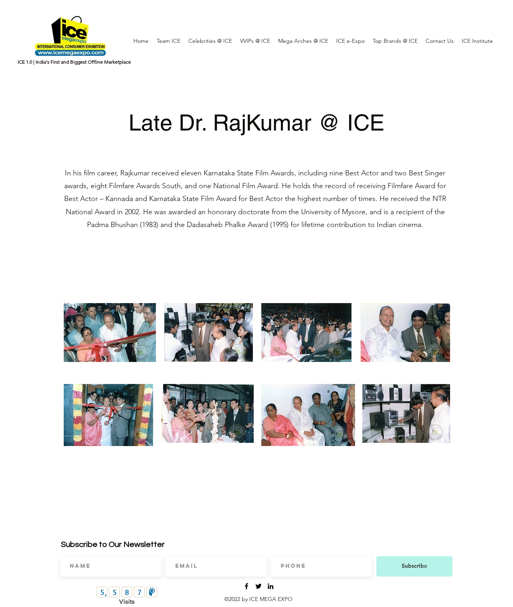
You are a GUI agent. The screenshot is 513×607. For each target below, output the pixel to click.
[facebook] (246, 586)
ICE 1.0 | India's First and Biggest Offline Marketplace (74, 62)
